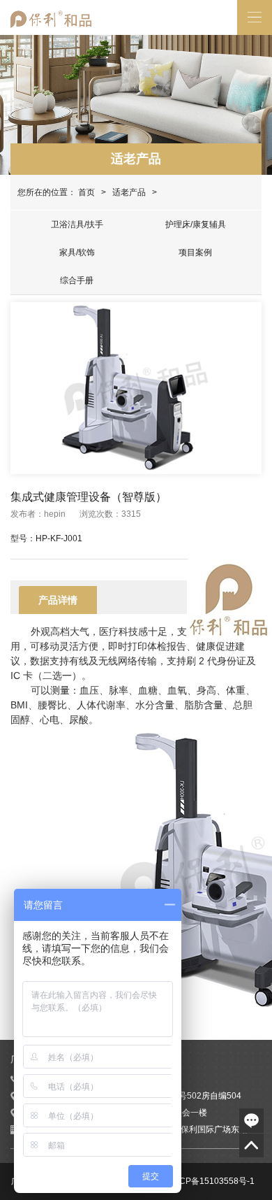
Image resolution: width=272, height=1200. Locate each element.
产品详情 (57, 600)
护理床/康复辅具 (195, 224)
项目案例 (195, 252)
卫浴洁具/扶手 (77, 224)
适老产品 (136, 159)
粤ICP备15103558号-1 (212, 1181)
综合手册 (76, 280)
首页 (86, 192)
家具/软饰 (77, 252)
